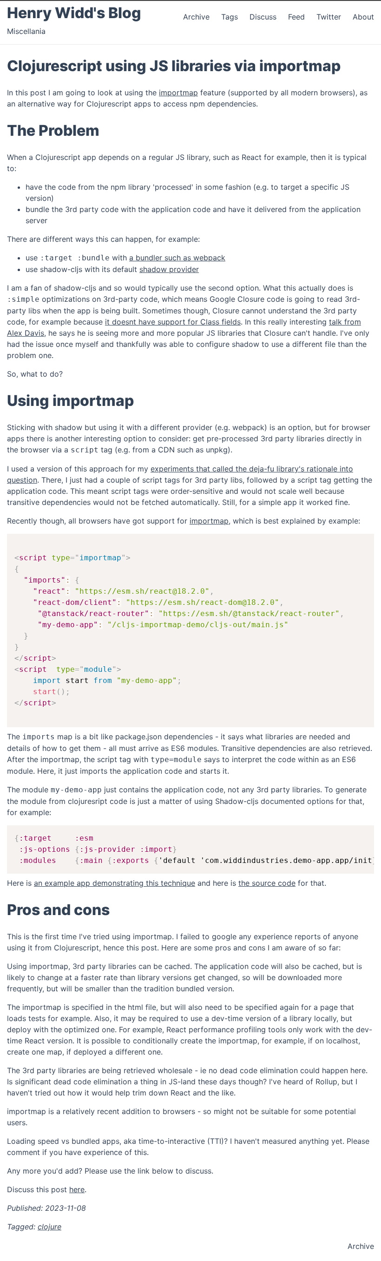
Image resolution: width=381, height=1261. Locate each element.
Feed (297, 16)
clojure (49, 1226)
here (77, 1189)
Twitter (329, 16)
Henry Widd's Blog (74, 13)
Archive (196, 16)
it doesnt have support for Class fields (173, 321)
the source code (267, 883)
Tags (229, 16)
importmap (178, 92)
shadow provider (169, 269)
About (363, 16)
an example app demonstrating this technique (114, 883)
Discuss (263, 16)
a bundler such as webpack (177, 257)
